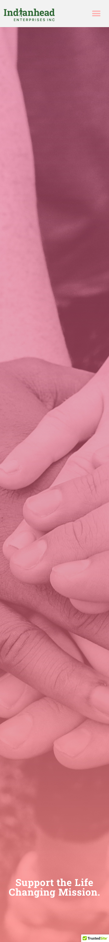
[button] (96, 13)
